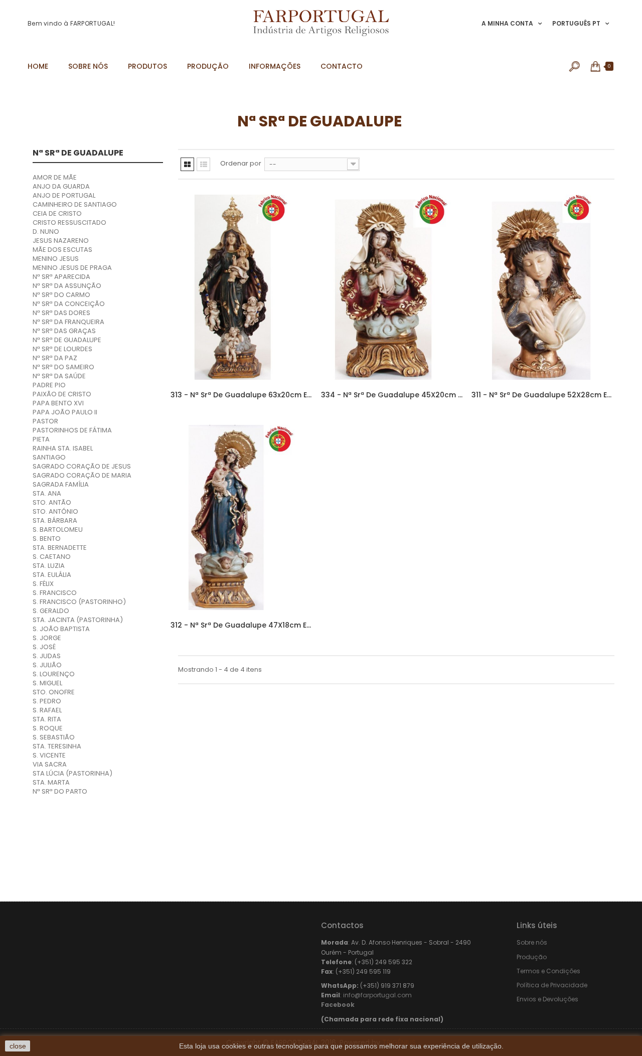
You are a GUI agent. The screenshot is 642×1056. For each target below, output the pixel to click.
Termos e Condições (548, 971)
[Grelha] (187, 164)
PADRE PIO (49, 385)
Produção (532, 957)
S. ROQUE (48, 728)
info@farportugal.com (377, 995)
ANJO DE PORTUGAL (64, 195)
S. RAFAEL (47, 710)
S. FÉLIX (43, 583)
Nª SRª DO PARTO (60, 791)
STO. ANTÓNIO (55, 511)
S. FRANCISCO (55, 592)
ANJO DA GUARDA (61, 186)
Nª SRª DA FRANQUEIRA (68, 322)
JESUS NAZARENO (61, 240)
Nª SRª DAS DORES (61, 313)
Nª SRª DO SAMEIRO (63, 367)
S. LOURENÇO (54, 674)
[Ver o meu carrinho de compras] (596, 66)
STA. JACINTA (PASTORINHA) (78, 620)
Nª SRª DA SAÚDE (59, 376)
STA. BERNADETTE (60, 547)
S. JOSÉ (44, 647)
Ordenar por (240, 163)
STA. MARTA (51, 782)
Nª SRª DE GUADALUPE (67, 340)
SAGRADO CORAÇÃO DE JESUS (82, 466)
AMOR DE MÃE (55, 177)
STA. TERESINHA (57, 746)
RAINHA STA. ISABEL (63, 448)
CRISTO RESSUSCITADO (69, 222)
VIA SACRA (50, 764)
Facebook (338, 1004)
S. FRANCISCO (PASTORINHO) (79, 602)
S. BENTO (47, 538)
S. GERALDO (51, 611)
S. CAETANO (52, 556)
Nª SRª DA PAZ (55, 358)
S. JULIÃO (47, 665)
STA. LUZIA (49, 565)
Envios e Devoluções (547, 999)
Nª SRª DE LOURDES (62, 349)
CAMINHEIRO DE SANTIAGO (75, 204)
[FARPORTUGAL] (321, 23)
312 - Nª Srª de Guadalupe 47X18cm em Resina (242, 625)
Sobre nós (532, 942)
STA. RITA (47, 719)
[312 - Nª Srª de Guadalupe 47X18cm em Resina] (242, 517)
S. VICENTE (49, 755)
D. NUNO (46, 231)
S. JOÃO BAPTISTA (61, 629)
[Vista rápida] (297, 258)
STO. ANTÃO (52, 502)
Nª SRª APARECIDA (61, 276)
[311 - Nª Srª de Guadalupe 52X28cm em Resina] (542, 287)
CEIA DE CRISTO (57, 213)
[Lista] (203, 164)
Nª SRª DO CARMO (61, 294)
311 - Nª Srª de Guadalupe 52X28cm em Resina (542, 395)
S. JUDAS (47, 656)
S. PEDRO (47, 701)
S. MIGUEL (47, 683)
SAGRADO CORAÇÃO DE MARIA (82, 475)
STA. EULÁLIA (52, 574)
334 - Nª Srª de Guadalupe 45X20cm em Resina (392, 395)
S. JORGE (47, 638)
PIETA (41, 439)
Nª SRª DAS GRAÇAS (64, 331)
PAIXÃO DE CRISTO (62, 394)
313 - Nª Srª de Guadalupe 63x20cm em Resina (242, 395)
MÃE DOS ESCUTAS (62, 249)
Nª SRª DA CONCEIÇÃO (69, 304)
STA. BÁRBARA (55, 520)
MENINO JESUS (56, 258)
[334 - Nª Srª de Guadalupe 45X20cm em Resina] (392, 287)
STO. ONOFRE (54, 692)
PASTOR (45, 421)
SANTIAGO (49, 457)
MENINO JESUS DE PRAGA (72, 267)
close (18, 1046)
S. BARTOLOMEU (58, 529)
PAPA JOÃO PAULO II (65, 412)
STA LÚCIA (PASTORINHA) (72, 773)
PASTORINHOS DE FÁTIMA (72, 430)
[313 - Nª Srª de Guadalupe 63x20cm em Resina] (242, 287)
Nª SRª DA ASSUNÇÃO (67, 285)
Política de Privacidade (552, 985)
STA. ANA (47, 493)
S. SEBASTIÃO (54, 737)
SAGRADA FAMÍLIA (61, 484)
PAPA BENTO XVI (58, 403)
